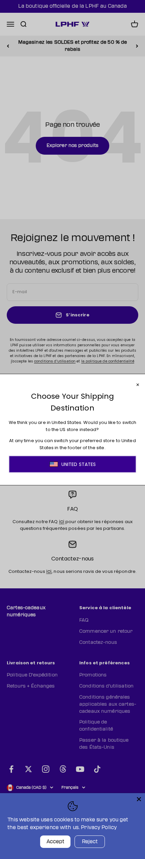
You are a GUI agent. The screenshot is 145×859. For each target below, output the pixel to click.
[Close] (139, 799)
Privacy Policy (99, 827)
